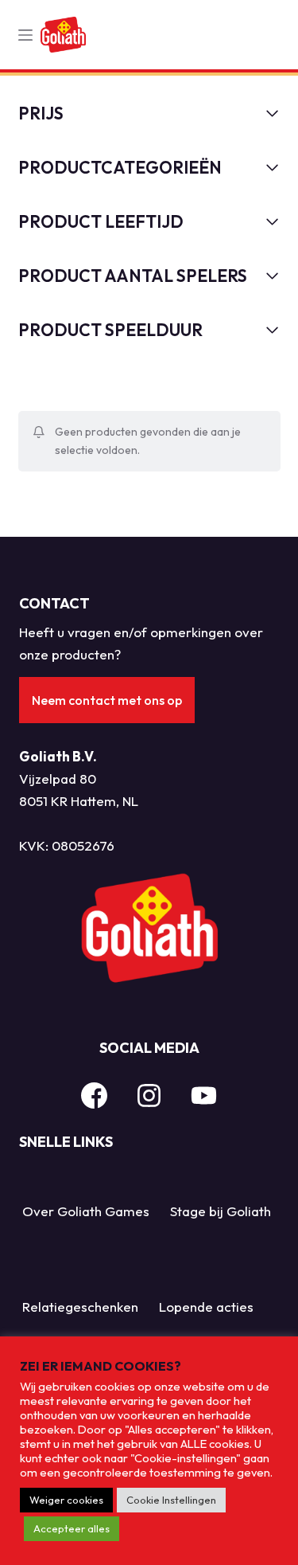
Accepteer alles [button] (71, 1528)
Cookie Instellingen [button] (171, 1499)
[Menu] (25, 35)
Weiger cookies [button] (66, 1499)
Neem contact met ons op (107, 700)
